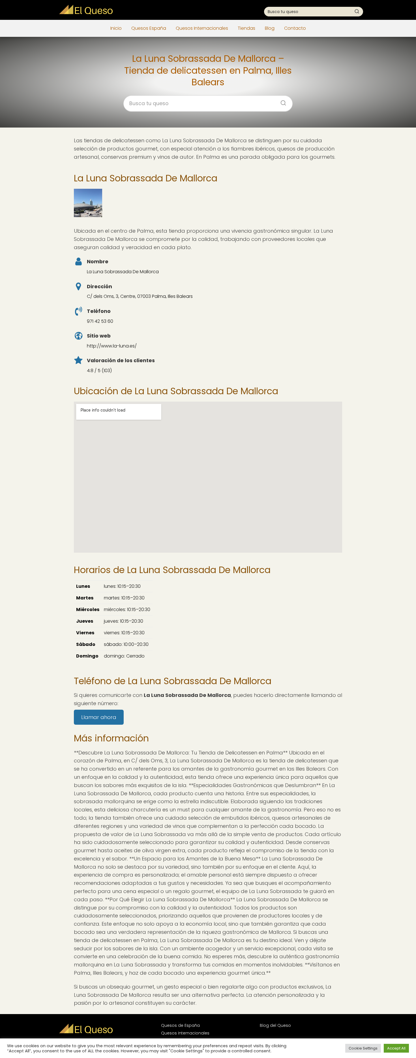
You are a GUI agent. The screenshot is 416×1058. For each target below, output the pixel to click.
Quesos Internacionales (202, 28)
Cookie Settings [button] (363, 1048)
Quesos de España (180, 1025)
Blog (270, 28)
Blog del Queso (275, 1025)
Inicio (116, 28)
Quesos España (148, 28)
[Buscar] (357, 11)
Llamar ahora (98, 717)
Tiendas (246, 28)
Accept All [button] (396, 1048)
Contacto (295, 28)
